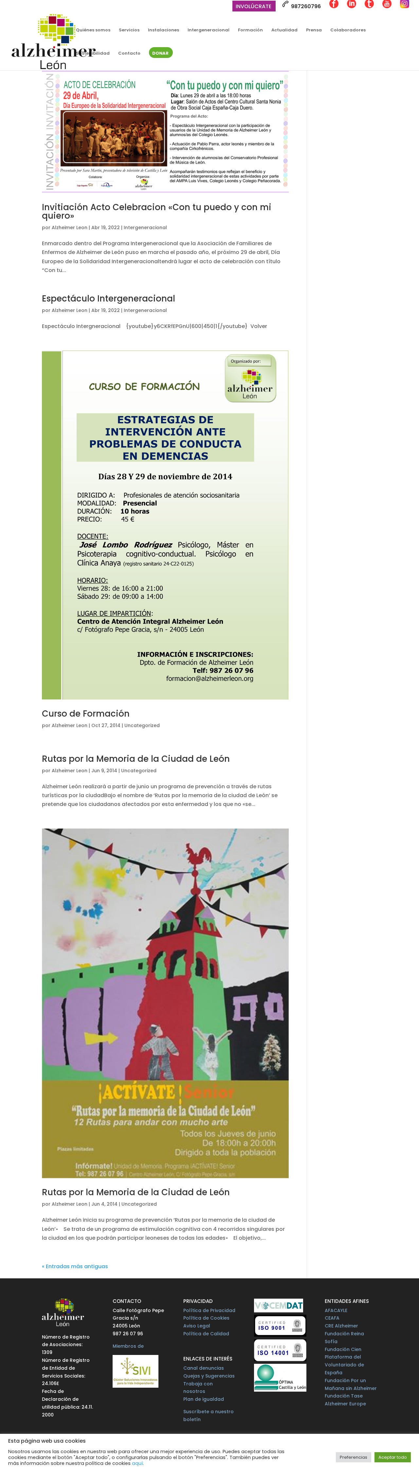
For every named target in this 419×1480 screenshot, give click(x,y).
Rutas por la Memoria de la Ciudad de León (136, 759)
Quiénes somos (93, 30)
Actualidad (284, 30)
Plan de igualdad (203, 1399)
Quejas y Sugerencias (209, 1376)
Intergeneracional (208, 30)
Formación (250, 30)
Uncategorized (142, 725)
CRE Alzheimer (341, 1326)
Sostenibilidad (93, 53)
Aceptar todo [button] (392, 1457)
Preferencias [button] (353, 1457)
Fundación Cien (343, 1349)
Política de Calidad (206, 1333)
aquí (137, 1463)
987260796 (305, 6)
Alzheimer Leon (69, 227)
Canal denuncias (203, 1368)
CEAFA (332, 1318)
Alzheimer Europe (345, 1403)
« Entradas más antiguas (75, 1266)
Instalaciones (163, 30)
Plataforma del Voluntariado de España (344, 1365)
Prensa (314, 30)
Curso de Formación (86, 714)
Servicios (129, 30)
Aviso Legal (196, 1326)
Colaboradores (348, 30)
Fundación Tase (344, 1396)
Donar (160, 53)
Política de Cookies (206, 1318)
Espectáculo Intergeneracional (108, 298)
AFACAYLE (336, 1310)
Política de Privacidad (209, 1310)
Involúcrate (253, 7)
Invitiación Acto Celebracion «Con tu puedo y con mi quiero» (156, 211)
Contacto (129, 53)
